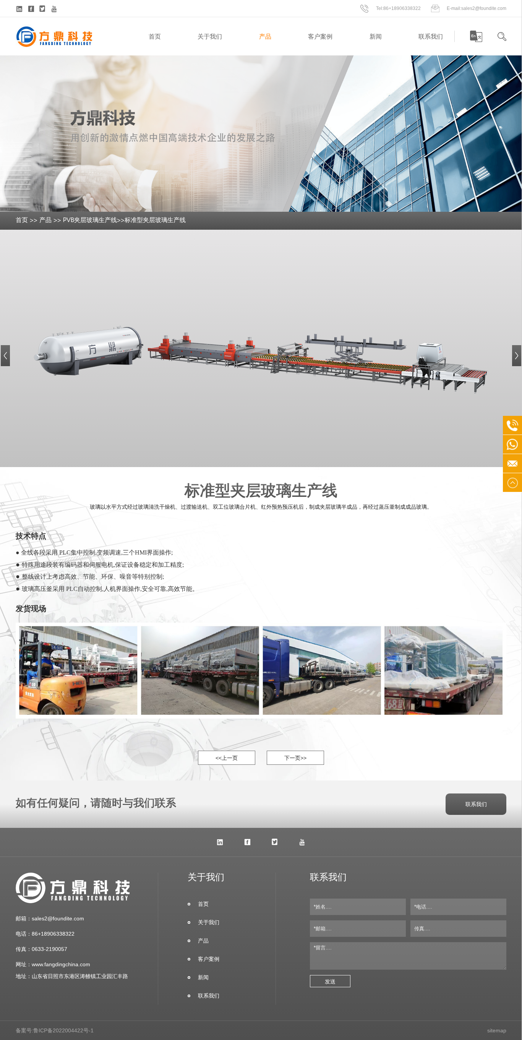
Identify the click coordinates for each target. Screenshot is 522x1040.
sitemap (496, 1030)
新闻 (376, 36)
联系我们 (430, 36)
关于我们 (210, 36)
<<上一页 (227, 758)
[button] (5, 355)
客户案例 (320, 36)
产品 (265, 36)
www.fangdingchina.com (61, 964)
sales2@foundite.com (483, 8)
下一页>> (295, 758)
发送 (330, 981)
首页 (155, 36)
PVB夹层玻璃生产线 (90, 220)
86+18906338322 (402, 8)
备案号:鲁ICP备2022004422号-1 (55, 1030)
